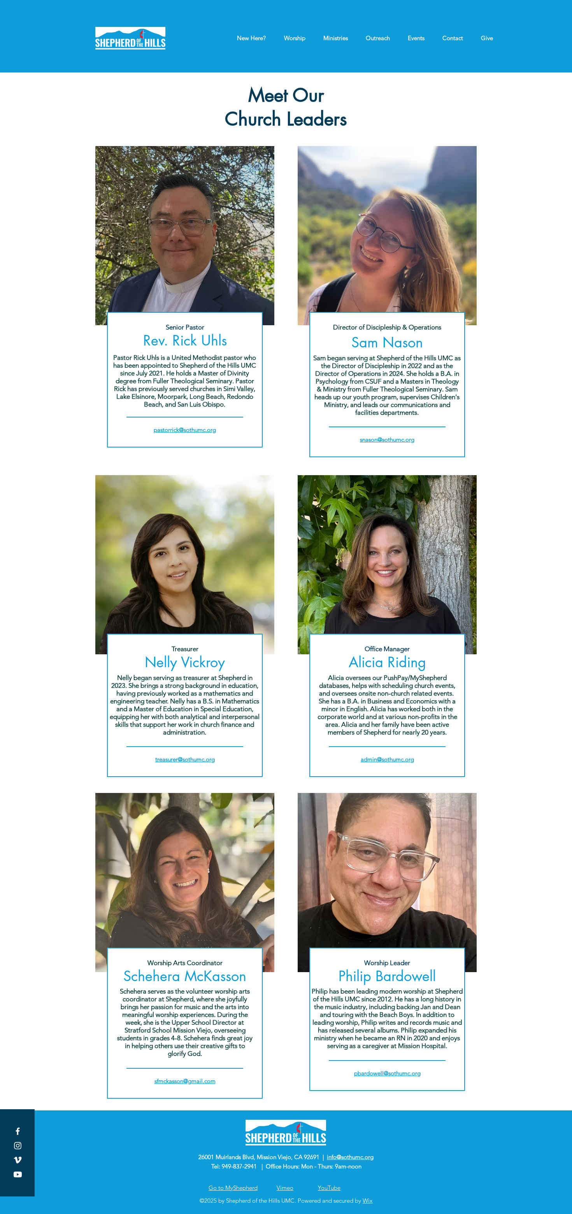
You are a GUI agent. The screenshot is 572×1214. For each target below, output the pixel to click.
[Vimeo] (18, 1160)
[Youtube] (18, 1174)
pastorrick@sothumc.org (185, 429)
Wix (367, 1200)
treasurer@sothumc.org (185, 759)
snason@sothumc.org (387, 439)
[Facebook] (18, 1131)
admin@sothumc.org (387, 759)
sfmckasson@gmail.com (185, 1081)
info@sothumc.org (350, 1157)
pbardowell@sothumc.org (387, 1073)
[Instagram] (18, 1146)
